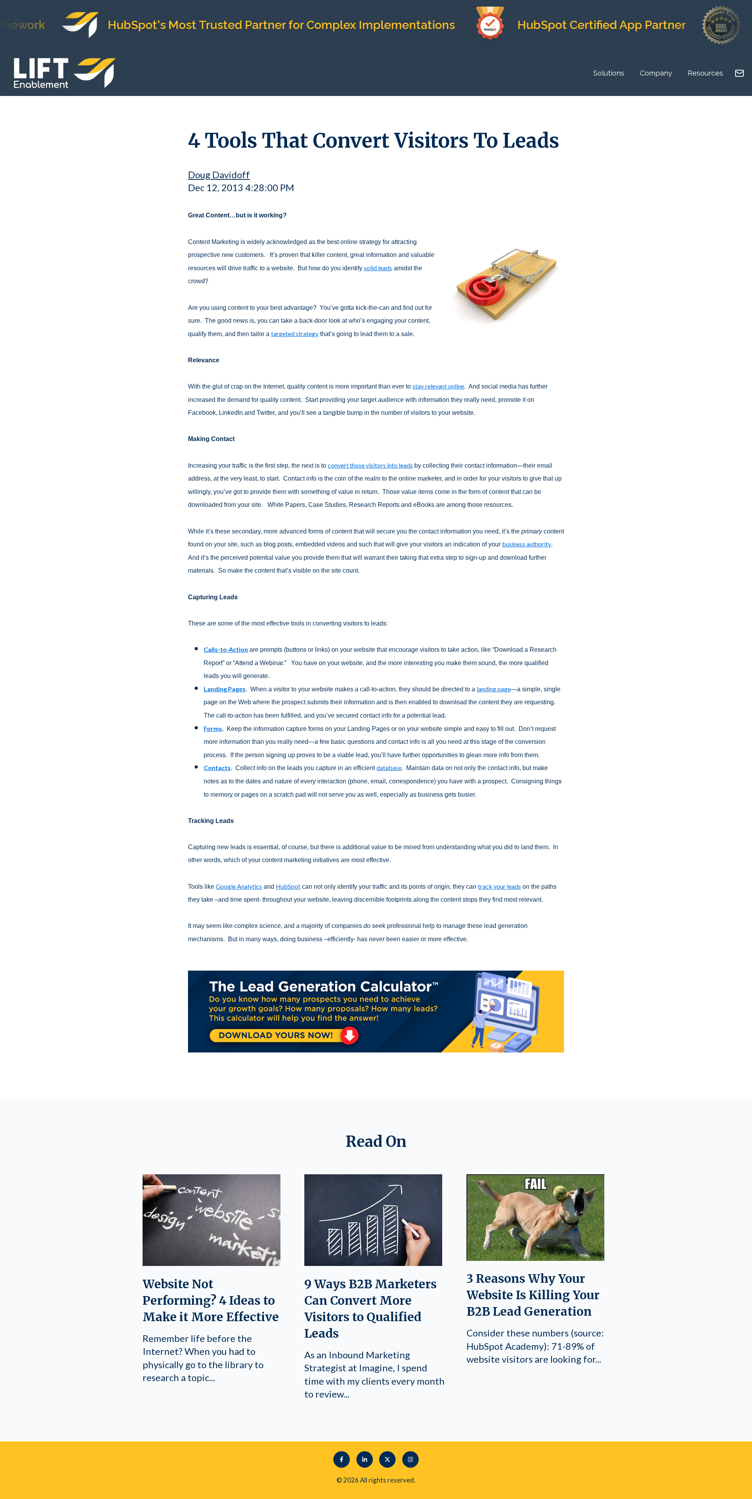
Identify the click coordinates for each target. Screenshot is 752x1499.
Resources (705, 73)
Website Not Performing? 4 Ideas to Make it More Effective (211, 1300)
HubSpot (288, 886)
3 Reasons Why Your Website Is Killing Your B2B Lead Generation (533, 1295)
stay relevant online (438, 386)
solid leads (378, 267)
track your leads (499, 886)
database (388, 767)
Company (656, 73)
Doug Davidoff (219, 174)
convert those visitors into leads (370, 465)
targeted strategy (294, 333)
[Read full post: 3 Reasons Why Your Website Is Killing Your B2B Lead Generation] (535, 1257)
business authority (526, 544)
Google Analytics (239, 886)
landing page (494, 689)
